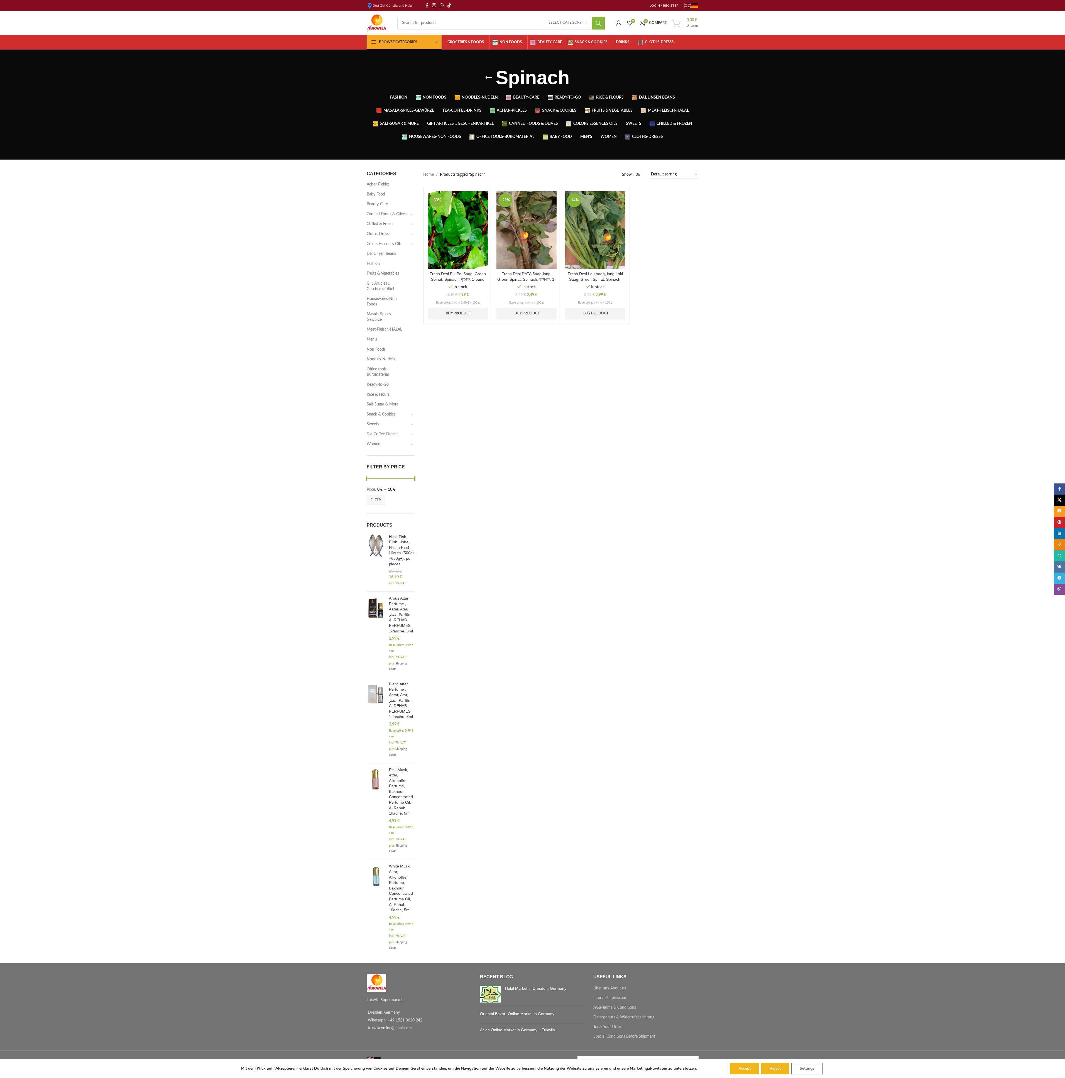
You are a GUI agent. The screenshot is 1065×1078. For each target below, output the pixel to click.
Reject (775, 1068)
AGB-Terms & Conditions (614, 1007)
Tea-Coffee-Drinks (382, 434)
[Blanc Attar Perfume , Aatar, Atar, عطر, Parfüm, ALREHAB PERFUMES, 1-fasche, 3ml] (376, 720)
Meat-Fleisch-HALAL (384, 329)
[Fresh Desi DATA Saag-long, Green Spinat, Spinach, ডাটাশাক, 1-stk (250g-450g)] (526, 229)
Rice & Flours (378, 395)
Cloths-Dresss (378, 234)
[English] (687, 5)
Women (373, 444)
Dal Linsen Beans (381, 254)
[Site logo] (376, 23)
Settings (807, 1068)
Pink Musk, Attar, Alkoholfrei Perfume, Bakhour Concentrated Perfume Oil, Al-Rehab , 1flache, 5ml (401, 791)
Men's (372, 339)
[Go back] (489, 77)
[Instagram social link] (434, 5)
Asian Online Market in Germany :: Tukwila (517, 1030)
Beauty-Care (377, 204)
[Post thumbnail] (490, 994)
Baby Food (376, 194)
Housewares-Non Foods (382, 301)
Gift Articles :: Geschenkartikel (380, 286)
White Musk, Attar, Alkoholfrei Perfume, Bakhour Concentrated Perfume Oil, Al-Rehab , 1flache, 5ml (401, 888)
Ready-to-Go (378, 385)
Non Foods (376, 349)
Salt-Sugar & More (382, 404)
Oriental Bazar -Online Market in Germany (517, 1013)
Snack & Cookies (381, 414)
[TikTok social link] (449, 5)
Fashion (373, 264)
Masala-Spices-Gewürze (379, 317)
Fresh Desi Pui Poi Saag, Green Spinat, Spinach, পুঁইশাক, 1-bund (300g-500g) (458, 279)
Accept (744, 1068)
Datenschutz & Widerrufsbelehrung (623, 1017)
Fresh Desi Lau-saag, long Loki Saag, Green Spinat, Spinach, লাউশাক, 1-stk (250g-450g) (595, 279)
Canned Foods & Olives (387, 214)
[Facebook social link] (427, 5)
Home (428, 175)
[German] (695, 5)
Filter (376, 500)
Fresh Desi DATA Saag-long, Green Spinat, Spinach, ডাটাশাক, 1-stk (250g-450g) (526, 279)
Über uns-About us (609, 988)
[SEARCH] (598, 23)
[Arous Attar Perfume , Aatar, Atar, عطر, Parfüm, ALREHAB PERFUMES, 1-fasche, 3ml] (376, 634)
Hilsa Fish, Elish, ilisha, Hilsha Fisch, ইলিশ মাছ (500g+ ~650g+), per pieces (402, 550)
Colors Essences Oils (384, 244)
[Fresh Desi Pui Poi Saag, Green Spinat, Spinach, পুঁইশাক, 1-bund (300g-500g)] (458, 229)
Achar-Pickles (378, 184)
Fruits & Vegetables (383, 273)
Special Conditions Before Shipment (624, 1036)
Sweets (373, 424)
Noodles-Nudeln (381, 359)
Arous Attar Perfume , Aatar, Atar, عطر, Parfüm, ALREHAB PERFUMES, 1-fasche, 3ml (401, 614)
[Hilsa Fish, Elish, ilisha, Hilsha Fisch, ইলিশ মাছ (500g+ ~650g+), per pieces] (376, 560)
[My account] (618, 23)
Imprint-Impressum (609, 998)
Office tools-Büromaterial (378, 372)
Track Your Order (607, 1027)
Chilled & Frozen (381, 224)
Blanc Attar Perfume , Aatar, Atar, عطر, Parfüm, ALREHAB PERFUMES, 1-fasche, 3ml (401, 700)
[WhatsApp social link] (441, 5)
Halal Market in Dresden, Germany (535, 988)
